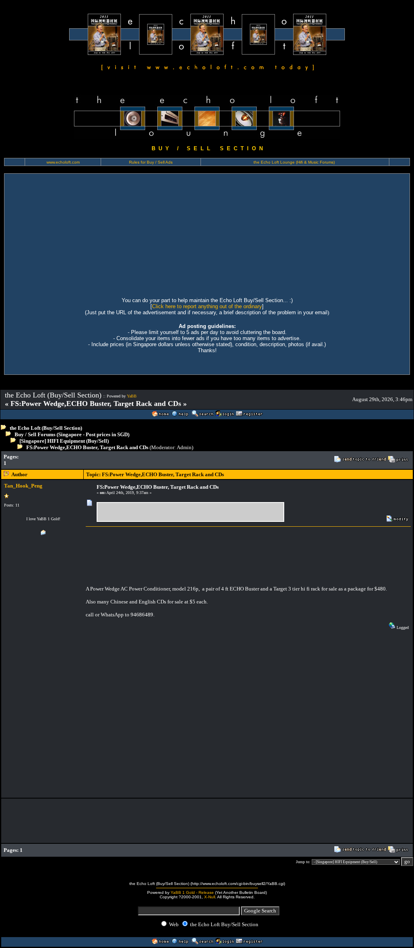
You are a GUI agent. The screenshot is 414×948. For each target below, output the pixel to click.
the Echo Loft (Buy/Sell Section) (46, 428)
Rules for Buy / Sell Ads (151, 162)
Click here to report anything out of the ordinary (207, 306)
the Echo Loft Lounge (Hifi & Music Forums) (294, 162)
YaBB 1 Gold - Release (192, 892)
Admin (184, 447)
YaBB (132, 396)
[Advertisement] (207, 234)
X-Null (209, 897)
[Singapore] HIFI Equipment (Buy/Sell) (64, 441)
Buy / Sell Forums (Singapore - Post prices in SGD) (72, 434)
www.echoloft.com (63, 162)
